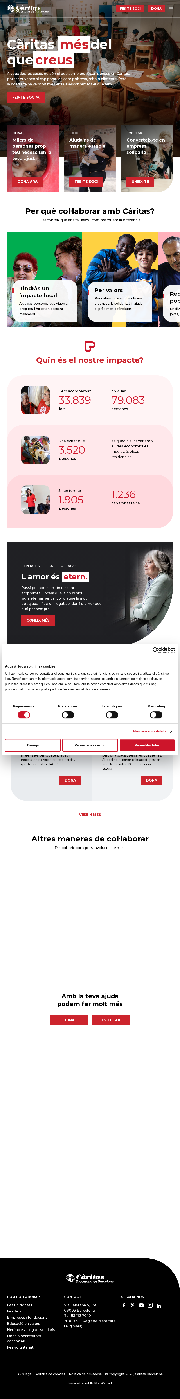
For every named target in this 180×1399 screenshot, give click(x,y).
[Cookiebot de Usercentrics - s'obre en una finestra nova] (156, 650)
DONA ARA (28, 182)
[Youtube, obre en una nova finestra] (141, 1307)
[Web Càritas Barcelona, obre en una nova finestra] (90, 1278)
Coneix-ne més (58, 951)
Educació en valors (23, 1324)
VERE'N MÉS (90, 815)
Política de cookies (50, 1374)
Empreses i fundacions (27, 1317)
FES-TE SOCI (86, 182)
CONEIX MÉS (38, 620)
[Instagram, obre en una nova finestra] (150, 1307)
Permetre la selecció (90, 745)
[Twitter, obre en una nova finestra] (132, 1307)
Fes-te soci (130, 9)
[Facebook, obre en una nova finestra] (123, 1307)
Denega (33, 745)
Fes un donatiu (20, 1305)
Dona (156, 9)
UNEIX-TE (140, 182)
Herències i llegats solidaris (31, 1330)
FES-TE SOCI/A (25, 97)
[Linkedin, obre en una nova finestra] (159, 1306)
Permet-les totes (147, 745)
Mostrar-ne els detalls (149, 731)
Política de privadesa (85, 1374)
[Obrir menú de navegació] (171, 8)
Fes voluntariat (20, 1347)
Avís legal (24, 1374)
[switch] (68, 714)
